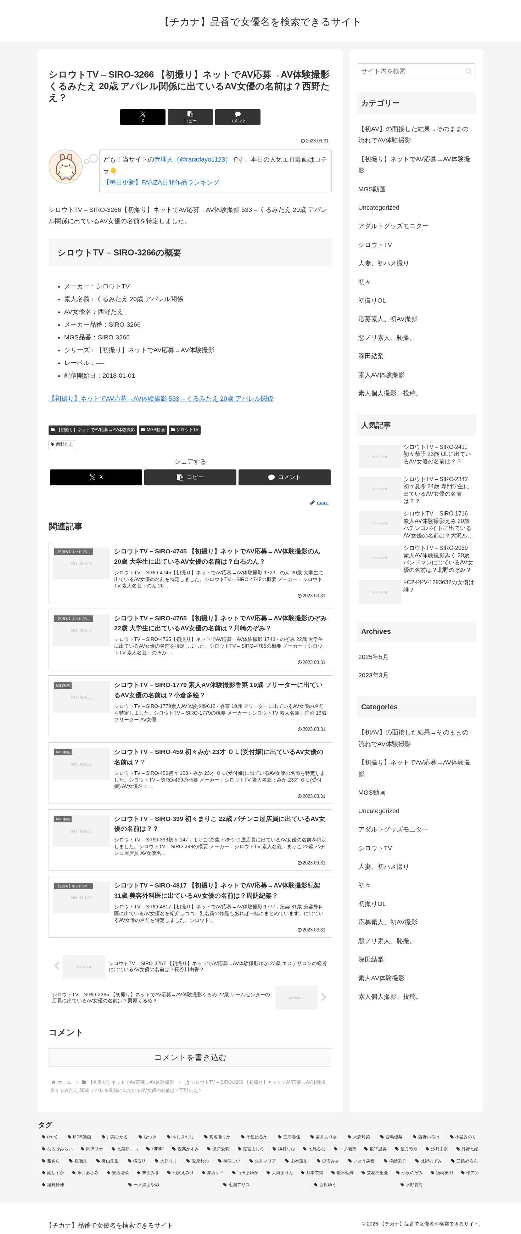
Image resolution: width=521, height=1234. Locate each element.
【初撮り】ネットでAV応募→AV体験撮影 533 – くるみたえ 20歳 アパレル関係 (161, 398)
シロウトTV (187, 429)
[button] (190, 117)
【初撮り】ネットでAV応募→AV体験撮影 (95, 429)
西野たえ (64, 444)
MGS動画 (156, 429)
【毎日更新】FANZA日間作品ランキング (161, 182)
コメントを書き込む (190, 1057)
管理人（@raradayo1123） (192, 159)
